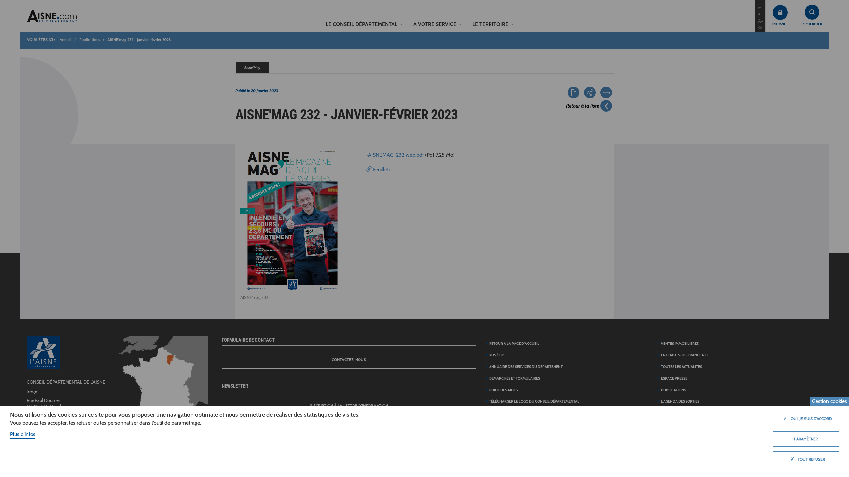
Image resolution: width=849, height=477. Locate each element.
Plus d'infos (22, 434)
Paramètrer (806, 438)
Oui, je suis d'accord (807, 418)
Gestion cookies (829, 401)
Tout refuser (807, 459)
